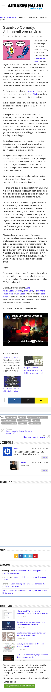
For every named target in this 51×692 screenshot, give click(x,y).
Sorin (31, 291)
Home (2, 17)
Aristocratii (32, 91)
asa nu (22, 417)
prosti (36, 420)
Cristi (35, 94)
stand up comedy (9, 423)
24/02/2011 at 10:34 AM (40, 449)
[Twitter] (28, 400)
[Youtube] (35, 556)
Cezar (11, 291)
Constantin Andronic (9, 590)
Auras (23, 463)
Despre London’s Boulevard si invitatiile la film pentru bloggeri (33, 370)
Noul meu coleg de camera (34, 436)
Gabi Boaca (20, 294)
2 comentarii (39, 36)
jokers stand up (9, 420)
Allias (11, 294)
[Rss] (16, 556)
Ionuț (25, 291)
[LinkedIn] (30, 556)
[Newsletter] (41, 400)
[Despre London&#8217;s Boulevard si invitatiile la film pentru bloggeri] (33, 361)
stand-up (22, 423)
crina (16, 449)
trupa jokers (35, 423)
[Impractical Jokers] (13, 364)
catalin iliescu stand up (38, 417)
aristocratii (11, 417)
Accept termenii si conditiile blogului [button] (20, 686)
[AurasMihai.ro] (25, 6)
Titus (36, 291)
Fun (28, 36)
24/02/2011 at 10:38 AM (40, 462)
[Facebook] (14, 400)
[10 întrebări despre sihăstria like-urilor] (12, 381)
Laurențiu (18, 291)
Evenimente (11, 17)
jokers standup (24, 420)
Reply (45, 457)
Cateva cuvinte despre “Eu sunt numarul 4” (19, 431)
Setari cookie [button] (10, 682)
